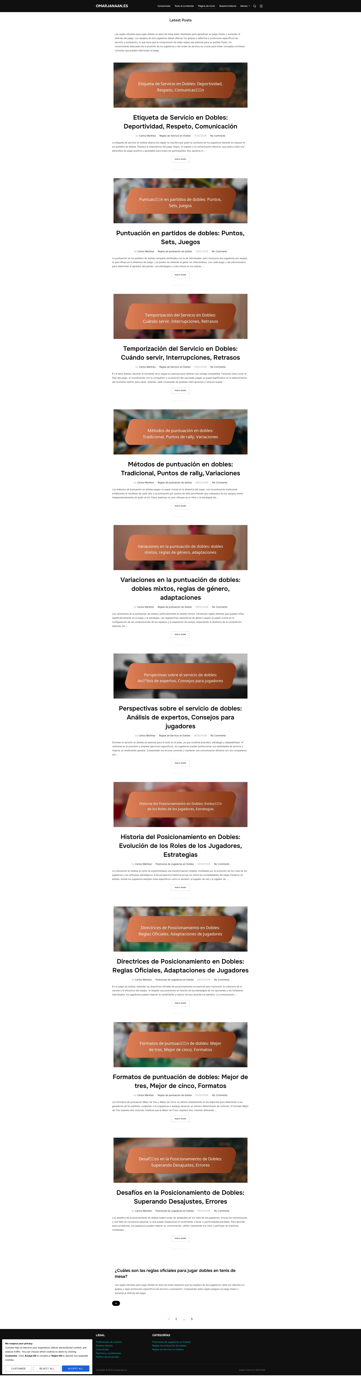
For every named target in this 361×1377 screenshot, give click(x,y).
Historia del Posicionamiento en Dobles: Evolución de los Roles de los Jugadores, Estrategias (180, 846)
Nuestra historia (227, 6)
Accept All (75, 1368)
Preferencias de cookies (109, 1342)
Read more (182, 159)
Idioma (243, 6)
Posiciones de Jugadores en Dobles (175, 864)
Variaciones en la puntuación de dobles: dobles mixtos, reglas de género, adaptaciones (180, 589)
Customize (18, 1368)
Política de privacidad (107, 1356)
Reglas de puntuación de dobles (175, 251)
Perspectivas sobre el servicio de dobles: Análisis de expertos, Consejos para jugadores (180, 717)
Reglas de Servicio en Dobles (175, 135)
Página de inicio (206, 6)
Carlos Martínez (147, 135)
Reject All (46, 1368)
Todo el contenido (184, 6)
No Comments (217, 135)
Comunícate (164, 6)
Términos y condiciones (108, 1353)
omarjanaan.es (112, 6)
